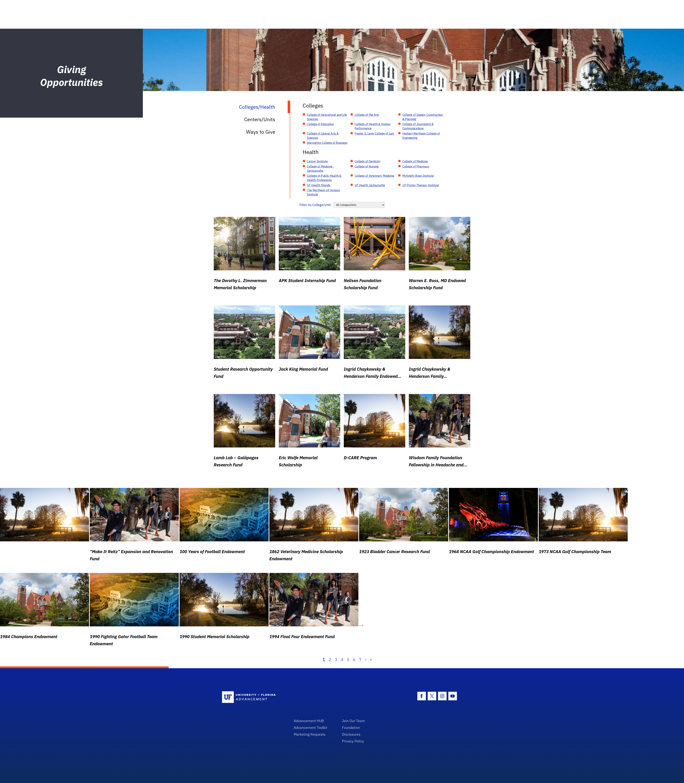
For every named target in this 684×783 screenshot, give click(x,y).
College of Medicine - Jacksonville (320, 168)
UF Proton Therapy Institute (420, 185)
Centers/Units (259, 119)
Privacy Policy (353, 741)
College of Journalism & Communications (418, 126)
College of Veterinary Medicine (374, 175)
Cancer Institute (317, 161)
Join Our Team (353, 720)
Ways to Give (260, 131)
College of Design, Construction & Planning (422, 117)
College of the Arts (367, 115)
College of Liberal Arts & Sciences (323, 136)
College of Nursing (367, 166)
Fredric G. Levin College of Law (374, 133)
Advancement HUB (309, 720)
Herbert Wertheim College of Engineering (421, 136)
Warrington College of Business (327, 143)
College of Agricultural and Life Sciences (327, 117)
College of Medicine (415, 161)
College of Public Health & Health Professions (324, 178)
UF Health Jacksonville (370, 185)
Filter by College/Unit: (315, 205)
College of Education (320, 124)
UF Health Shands (318, 185)
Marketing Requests (309, 734)
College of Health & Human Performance (372, 126)
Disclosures (351, 734)
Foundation (351, 727)
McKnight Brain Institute (418, 175)
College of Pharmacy (415, 166)
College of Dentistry (367, 161)
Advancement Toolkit (310, 727)
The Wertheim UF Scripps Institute (323, 192)
